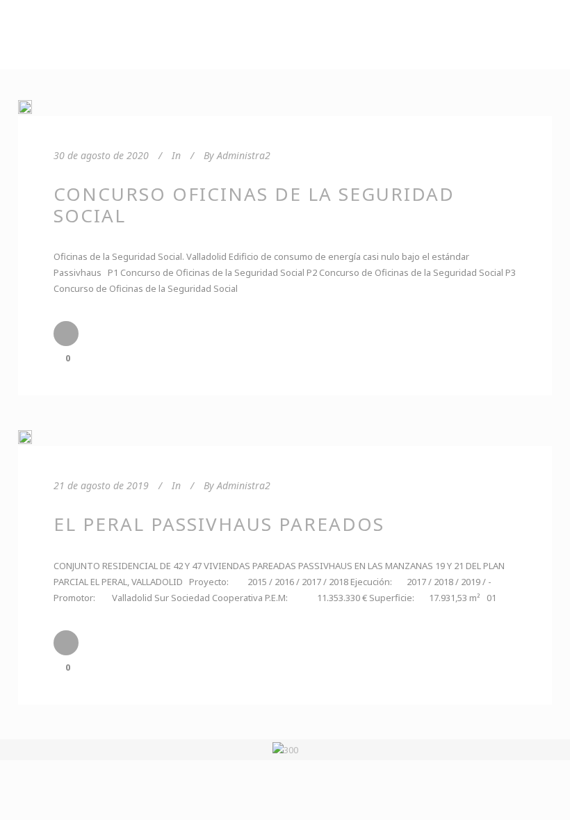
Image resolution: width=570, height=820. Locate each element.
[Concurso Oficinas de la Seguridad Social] (25, 107)
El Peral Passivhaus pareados (219, 523)
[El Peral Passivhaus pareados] (25, 437)
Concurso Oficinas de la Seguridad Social (254, 204)
